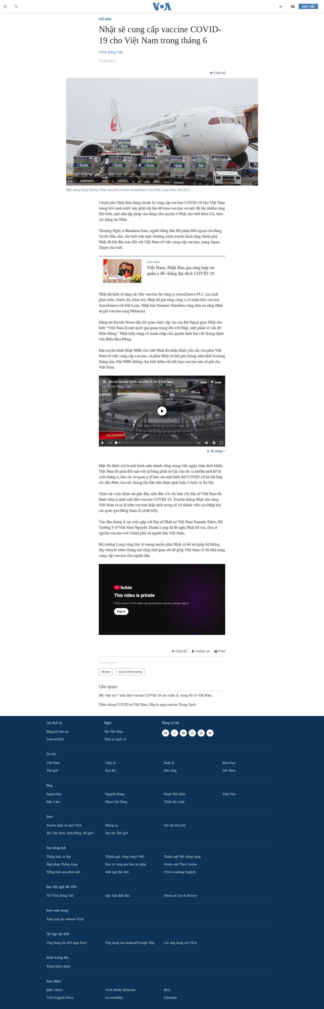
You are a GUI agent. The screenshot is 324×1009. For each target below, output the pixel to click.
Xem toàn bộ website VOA (65, 919)
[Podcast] (201, 733)
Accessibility (114, 997)
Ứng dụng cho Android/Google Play (129, 942)
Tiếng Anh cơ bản (58, 856)
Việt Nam (105, 19)
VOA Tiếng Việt (110, 52)
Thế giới (52, 770)
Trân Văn (229, 794)
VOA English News (60, 997)
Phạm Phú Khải (174, 794)
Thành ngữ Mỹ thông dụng (182, 856)
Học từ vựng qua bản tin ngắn (125, 864)
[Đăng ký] (210, 733)
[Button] (217, 73)
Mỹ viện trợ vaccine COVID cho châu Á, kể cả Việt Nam (138, 381)
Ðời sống (170, 770)
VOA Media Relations (120, 990)
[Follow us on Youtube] (183, 733)
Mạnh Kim (53, 794)
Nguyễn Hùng (114, 794)
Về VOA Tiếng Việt (60, 895)
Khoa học (229, 763)
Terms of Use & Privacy (180, 895)
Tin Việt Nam (113, 731)
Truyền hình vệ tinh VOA (64, 825)
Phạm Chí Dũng (116, 801)
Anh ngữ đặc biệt (117, 872)
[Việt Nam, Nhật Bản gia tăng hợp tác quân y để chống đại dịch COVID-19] (123, 271)
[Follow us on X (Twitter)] (174, 733)
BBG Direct (54, 990)
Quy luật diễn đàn (117, 895)
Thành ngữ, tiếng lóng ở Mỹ (124, 856)
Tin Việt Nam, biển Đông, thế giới (70, 833)
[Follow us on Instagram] (192, 733)
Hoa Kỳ (110, 770)
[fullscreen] (221, 443)
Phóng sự (111, 825)
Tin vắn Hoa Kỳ (175, 825)
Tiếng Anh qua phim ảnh (63, 872)
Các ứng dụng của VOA (180, 942)
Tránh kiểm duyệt (58, 966)
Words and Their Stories (180, 864)
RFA (167, 990)
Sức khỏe (229, 770)
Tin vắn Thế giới (116, 833)
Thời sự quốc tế (115, 739)
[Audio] (281, 6)
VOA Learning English (179, 872)
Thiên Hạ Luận (174, 801)
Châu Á (110, 763)
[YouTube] (293, 6)
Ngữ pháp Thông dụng (61, 864)
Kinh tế (169, 763)
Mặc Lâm (53, 801)
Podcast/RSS (55, 739)
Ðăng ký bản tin (57, 731)
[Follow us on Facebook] (165, 733)
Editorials (170, 997)
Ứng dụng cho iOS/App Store (66, 942)
